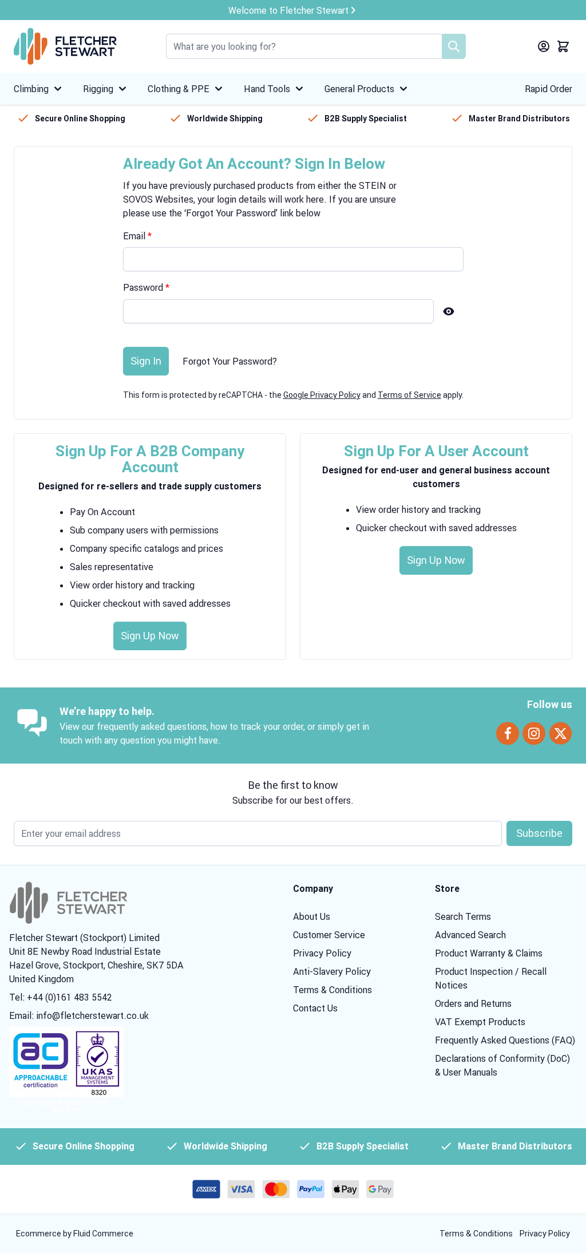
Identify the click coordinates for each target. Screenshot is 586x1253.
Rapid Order (548, 88)
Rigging (98, 88)
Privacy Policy (322, 953)
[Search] (454, 46)
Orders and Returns (473, 1003)
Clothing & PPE (178, 88)
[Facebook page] (507, 733)
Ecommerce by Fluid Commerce (74, 1233)
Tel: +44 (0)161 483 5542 (60, 997)
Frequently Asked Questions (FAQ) (505, 1040)
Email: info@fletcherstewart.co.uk (79, 1015)
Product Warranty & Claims (489, 953)
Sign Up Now (150, 635)
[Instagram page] (533, 733)
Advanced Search (470, 934)
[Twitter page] (560, 733)
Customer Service (329, 934)
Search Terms (463, 916)
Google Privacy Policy (322, 395)
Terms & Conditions (332, 989)
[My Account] (543, 46)
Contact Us (315, 1008)
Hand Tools (267, 88)
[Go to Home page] (65, 46)
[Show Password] (449, 311)
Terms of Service (409, 395)
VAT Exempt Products (480, 1021)
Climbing (31, 88)
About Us (311, 916)
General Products (359, 88)
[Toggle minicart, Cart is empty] (563, 46)
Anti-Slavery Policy (332, 971)
